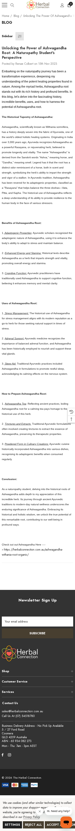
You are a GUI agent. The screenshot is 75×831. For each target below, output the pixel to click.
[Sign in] (62, 5)
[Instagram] (10, 754)
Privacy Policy (31, 817)
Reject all (33, 825)
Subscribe (37, 633)
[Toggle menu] (4, 5)
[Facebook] (2, 754)
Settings (12, 825)
